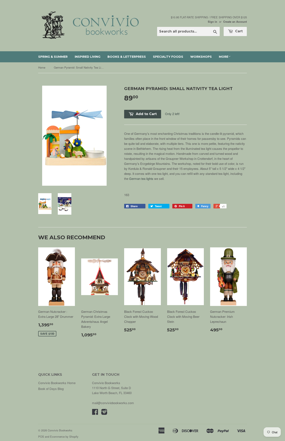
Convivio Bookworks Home (57, 383)
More (223, 57)
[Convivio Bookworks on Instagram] (104, 413)
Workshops (201, 57)
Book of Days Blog (51, 388)
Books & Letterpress (126, 57)
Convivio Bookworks (60, 430)
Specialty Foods (168, 57)
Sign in (212, 22)
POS (41, 436)
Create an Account (235, 22)
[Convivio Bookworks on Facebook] (95, 413)
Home (41, 67)
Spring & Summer (53, 57)
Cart (238, 31)
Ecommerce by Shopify (64, 436)
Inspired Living (87, 57)
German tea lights (141, 178)
